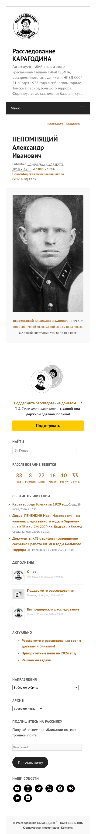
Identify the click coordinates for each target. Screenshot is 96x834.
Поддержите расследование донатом (45, 403)
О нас (31, 571)
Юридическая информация (41, 828)
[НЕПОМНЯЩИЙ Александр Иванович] (48, 253)
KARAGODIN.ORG (71, 823)
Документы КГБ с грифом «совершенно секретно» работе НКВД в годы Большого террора (46, 544)
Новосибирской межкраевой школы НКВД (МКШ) (47, 326)
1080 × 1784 (45, 169)
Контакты (67, 828)
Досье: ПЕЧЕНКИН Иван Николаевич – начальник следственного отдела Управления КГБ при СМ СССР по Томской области (47, 521)
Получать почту (30, 762)
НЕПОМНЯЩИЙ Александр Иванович (40, 320)
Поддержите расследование (50, 590)
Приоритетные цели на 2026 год (49, 653)
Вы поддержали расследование (53, 609)
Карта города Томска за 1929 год (40, 504)
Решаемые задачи (36, 660)
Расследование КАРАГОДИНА (33, 55)
